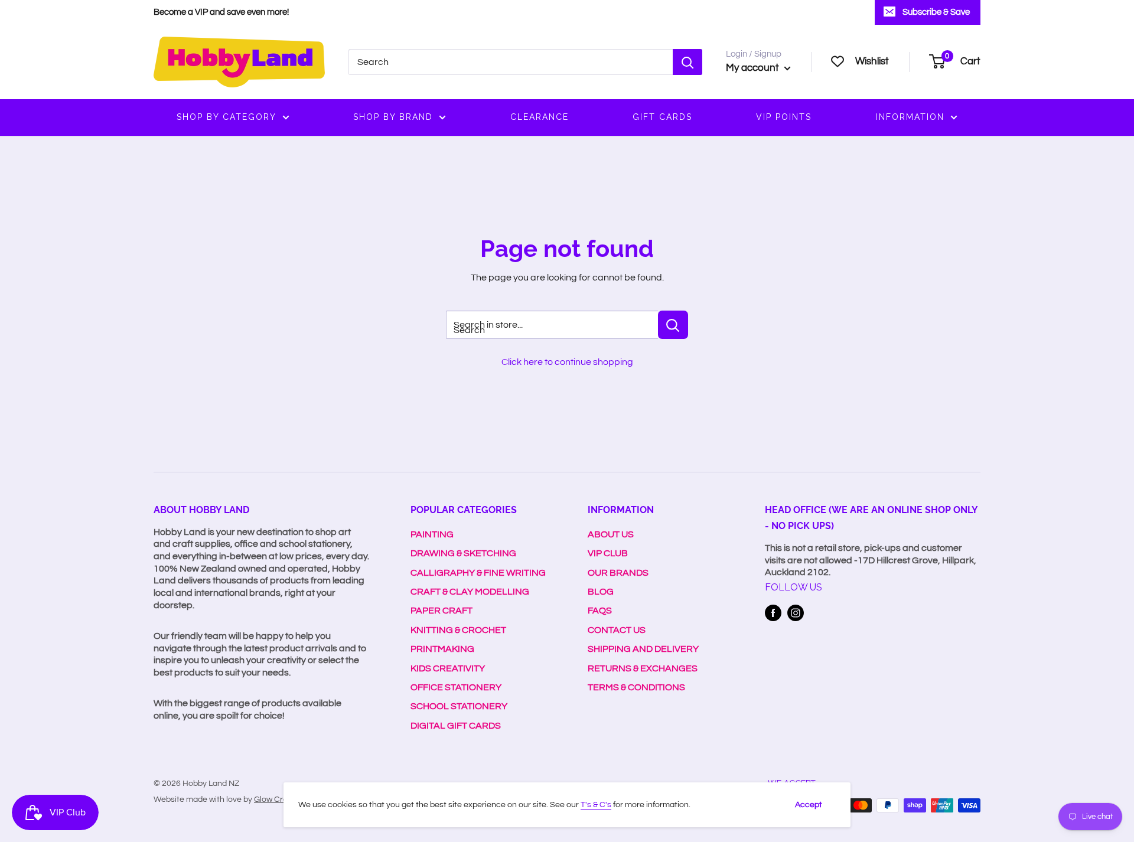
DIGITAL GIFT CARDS (455, 725)
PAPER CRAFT (441, 610)
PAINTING (432, 534)
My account (753, 68)
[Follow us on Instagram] (795, 613)
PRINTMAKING (442, 649)
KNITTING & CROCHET (458, 630)
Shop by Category (226, 117)
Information (910, 117)
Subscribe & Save (936, 12)
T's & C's (596, 805)
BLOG (601, 591)
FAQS (600, 610)
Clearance (539, 117)
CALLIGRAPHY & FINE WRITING (478, 572)
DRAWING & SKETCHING (463, 553)
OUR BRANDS (618, 572)
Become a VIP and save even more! (221, 12)
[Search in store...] (673, 325)
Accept (808, 805)
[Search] (687, 62)
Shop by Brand (393, 117)
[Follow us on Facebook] (773, 613)
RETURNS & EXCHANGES (643, 668)
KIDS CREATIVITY (447, 668)
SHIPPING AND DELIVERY (643, 649)
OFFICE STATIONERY (455, 687)
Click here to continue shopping (567, 362)
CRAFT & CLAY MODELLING (469, 591)
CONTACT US (617, 630)
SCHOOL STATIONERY (458, 706)
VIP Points (784, 117)
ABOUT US (611, 534)
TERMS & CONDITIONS (636, 687)
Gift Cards (662, 117)
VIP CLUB (608, 553)
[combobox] (510, 62)
